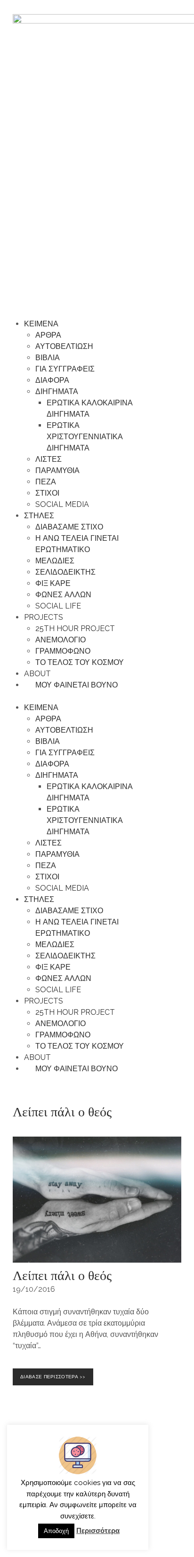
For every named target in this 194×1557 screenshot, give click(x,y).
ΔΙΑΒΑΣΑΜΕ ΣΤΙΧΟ (69, 526)
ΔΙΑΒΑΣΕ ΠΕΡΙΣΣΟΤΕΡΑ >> (54, 1373)
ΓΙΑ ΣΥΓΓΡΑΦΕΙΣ (65, 368)
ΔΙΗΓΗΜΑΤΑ (56, 391)
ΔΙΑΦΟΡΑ (52, 380)
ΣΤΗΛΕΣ (39, 515)
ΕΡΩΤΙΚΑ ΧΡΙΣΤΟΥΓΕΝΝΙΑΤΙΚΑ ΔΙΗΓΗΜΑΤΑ (85, 436)
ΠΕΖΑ (45, 481)
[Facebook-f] (151, 1474)
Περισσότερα (98, 1530)
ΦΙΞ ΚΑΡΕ (53, 583)
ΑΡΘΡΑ (48, 335)
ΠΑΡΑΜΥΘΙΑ (57, 470)
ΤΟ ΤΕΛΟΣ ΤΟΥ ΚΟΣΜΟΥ (79, 662)
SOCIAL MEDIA (62, 504)
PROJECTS (43, 617)
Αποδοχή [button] (56, 1530)
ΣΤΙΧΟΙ (47, 493)
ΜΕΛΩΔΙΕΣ (54, 560)
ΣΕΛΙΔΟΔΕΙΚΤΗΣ (65, 572)
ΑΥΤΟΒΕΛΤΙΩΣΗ (64, 346)
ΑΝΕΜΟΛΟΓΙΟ (60, 639)
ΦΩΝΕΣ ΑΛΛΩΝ (63, 594)
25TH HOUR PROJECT (75, 628)
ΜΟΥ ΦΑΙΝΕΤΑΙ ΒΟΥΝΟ (74, 684)
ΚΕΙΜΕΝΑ (41, 323)
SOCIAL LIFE (58, 605)
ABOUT (37, 673)
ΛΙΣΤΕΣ (48, 459)
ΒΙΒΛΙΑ (47, 357)
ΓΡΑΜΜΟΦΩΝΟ (62, 651)
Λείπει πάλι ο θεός (62, 1274)
